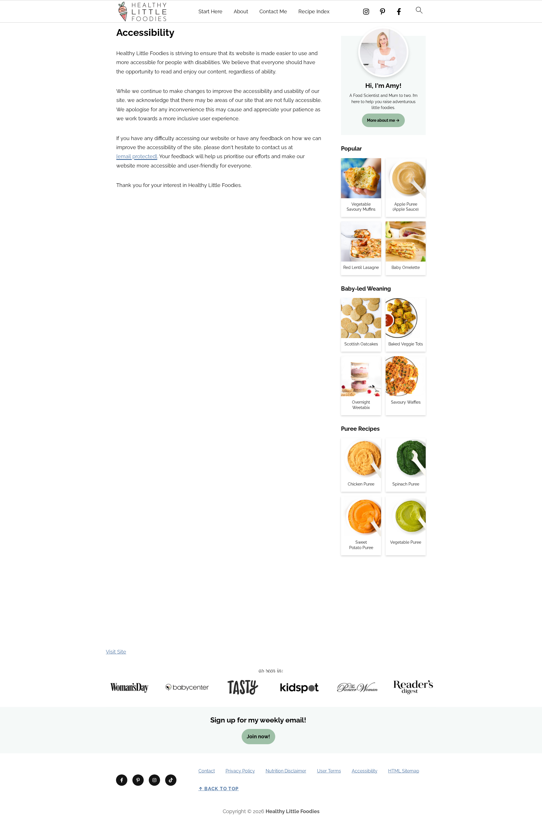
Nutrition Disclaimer (286, 771)
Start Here (210, 11)
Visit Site (116, 652)
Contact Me (273, 11)
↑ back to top (218, 788)
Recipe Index (313, 11)
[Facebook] (399, 12)
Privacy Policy (240, 771)
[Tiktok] (170, 780)
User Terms (329, 771)
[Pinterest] (382, 12)
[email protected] (136, 156)
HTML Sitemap (403, 771)
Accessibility (364, 771)
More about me (381, 120)
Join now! (258, 736)
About (241, 11)
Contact (206, 771)
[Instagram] (366, 12)
